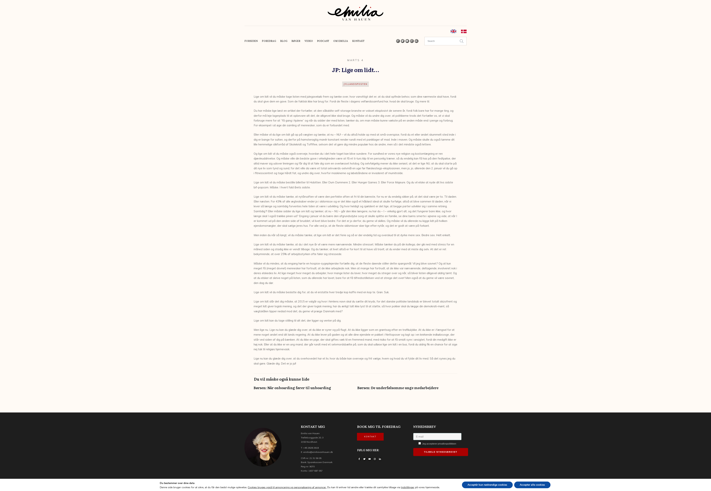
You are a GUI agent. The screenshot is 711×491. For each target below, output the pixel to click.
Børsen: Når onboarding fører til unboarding (304, 389)
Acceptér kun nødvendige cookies (487, 485)
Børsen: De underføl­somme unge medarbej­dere (407, 389)
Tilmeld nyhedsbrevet (440, 452)
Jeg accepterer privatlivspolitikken (439, 443)
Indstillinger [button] (407, 487)
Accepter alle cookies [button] (532, 485)
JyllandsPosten (355, 84)
